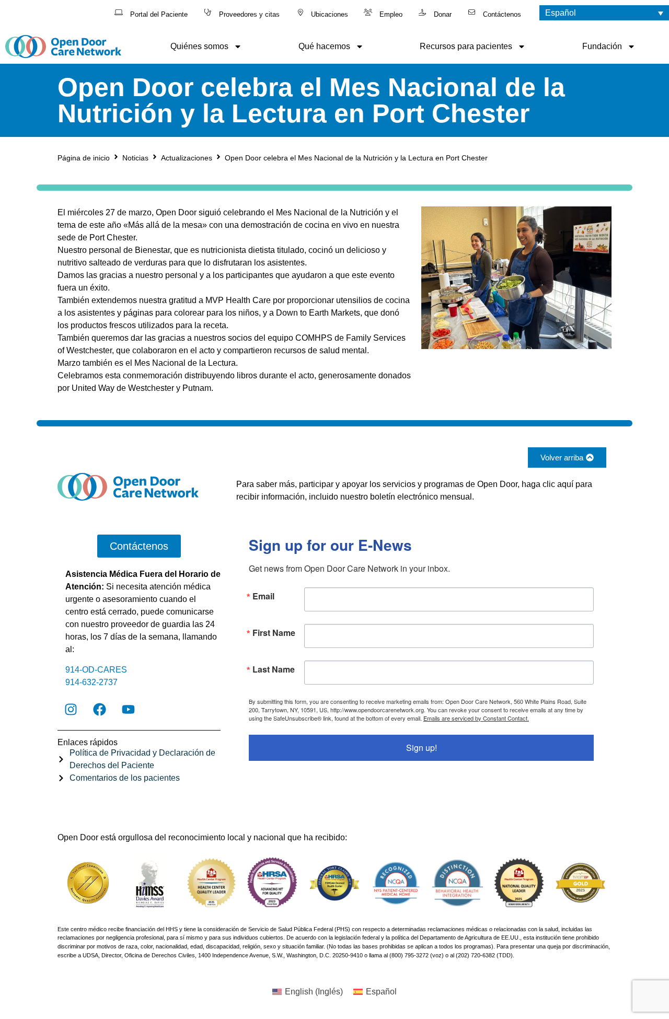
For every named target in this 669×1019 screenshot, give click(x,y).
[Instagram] (70, 709)
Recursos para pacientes (466, 46)
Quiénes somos (199, 46)
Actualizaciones (186, 158)
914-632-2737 (91, 682)
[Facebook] (99, 709)
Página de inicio (83, 158)
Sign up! (421, 748)
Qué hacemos (324, 46)
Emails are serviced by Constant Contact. (476, 718)
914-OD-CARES (96, 669)
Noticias (135, 158)
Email (263, 596)
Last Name (273, 669)
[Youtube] (128, 709)
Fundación (602, 46)
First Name (273, 633)
